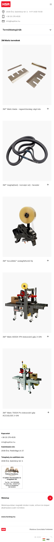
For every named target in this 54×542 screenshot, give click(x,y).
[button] (51, 4)
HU (48, 539)
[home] (5, 3)
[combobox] (46, 539)
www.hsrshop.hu (8, 517)
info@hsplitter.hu (13, 21)
